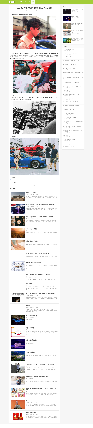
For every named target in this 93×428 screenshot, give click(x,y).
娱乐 (25, 2)
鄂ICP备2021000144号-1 (45, 426)
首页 (21, 2)
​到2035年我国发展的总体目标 (33, 262)
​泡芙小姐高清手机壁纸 (31, 340)
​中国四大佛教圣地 (30, 352)
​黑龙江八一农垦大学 (31, 192)
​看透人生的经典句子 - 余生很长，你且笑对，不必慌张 (39, 217)
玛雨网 (37, 10)
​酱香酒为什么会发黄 (31, 412)
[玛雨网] (12, 1)
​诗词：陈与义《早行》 (31, 229)
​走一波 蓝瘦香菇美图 (31, 316)
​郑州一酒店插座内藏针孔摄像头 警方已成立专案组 (38, 274)
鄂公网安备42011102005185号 (35, 426)
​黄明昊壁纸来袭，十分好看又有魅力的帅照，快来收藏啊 (40, 205)
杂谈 (33, 2)
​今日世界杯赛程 (30, 328)
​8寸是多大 (28, 305)
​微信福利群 (29, 283)
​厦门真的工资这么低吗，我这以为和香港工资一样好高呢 (40, 293)
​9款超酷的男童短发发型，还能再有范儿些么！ (37, 376)
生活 (29, 2)
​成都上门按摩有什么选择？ (33, 241)
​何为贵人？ (29, 400)
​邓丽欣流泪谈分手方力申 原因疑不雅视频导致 (37, 253)
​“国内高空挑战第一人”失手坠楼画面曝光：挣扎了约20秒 (40, 364)
